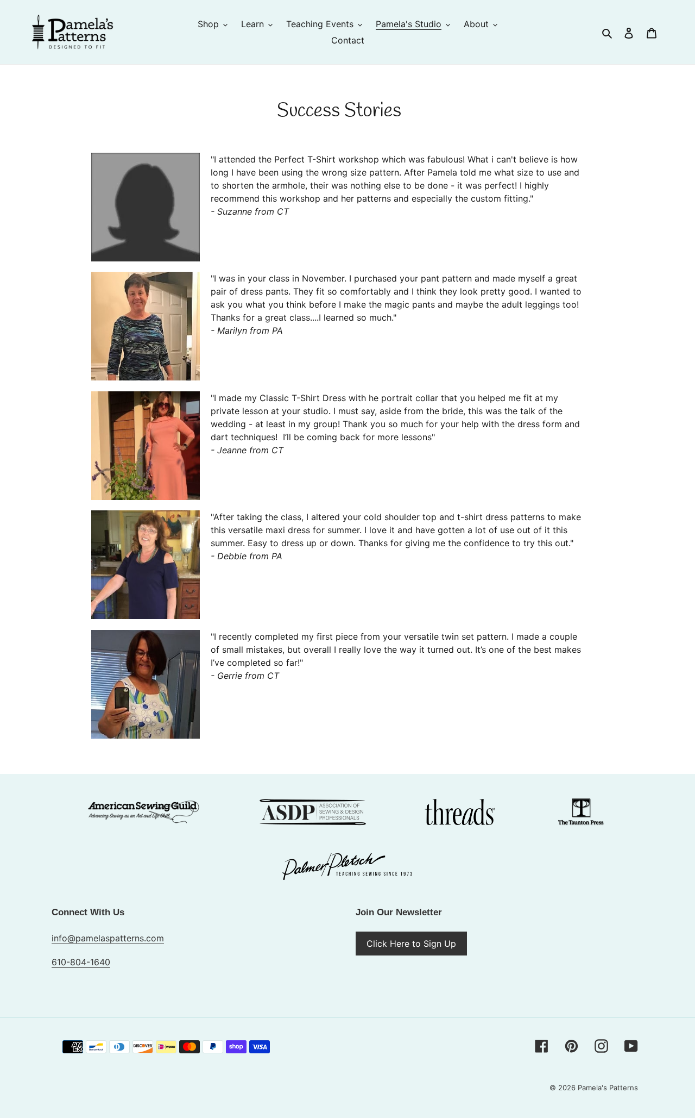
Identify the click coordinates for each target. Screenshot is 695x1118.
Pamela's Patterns (608, 1087)
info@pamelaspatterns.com (108, 938)
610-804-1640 (81, 962)
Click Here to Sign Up (411, 943)
